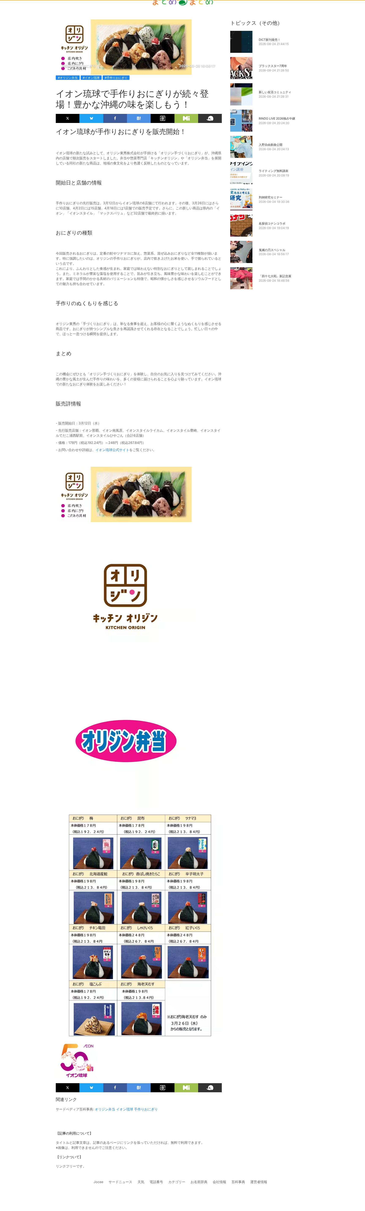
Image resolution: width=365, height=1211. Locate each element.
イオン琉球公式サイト (112, 450)
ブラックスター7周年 (273, 66)
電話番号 (156, 1182)
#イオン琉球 (91, 77)
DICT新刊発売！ (270, 39)
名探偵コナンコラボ (272, 223)
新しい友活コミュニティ (275, 92)
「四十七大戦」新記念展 (275, 276)
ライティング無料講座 (273, 171)
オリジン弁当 (105, 1109)
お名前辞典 (199, 1182)
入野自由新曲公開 (270, 144)
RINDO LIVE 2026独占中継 (277, 118)
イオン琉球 (124, 1109)
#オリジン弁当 (68, 77)
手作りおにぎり (146, 1109)
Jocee (98, 1182)
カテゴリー (176, 1182)
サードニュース (120, 1182)
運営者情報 (258, 1182)
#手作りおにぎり (116, 77)
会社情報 (219, 1182)
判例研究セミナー (270, 197)
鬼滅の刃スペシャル (272, 250)
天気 (141, 1182)
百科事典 (238, 1182)
